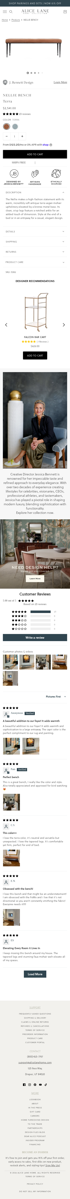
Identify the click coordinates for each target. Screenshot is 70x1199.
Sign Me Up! (52, 1165)
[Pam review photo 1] (11, 802)
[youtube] (40, 1084)
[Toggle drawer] (5, 11)
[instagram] (29, 1084)
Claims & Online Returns (35, 1022)
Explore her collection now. (35, 512)
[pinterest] (35, 1084)
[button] (11, 114)
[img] (10, 708)
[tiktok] (45, 1084)
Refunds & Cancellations (35, 1026)
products (15, 20)
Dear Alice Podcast (35, 1136)
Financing (35, 1144)
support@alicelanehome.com (35, 1062)
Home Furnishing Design (35, 1120)
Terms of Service (35, 1030)
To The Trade (35, 1124)
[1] (31, 73)
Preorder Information (35, 1034)
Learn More (60, 82)
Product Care (35, 1038)
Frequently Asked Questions (35, 1014)
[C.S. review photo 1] (11, 858)
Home (5, 20)
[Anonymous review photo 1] (11, 746)
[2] (35, 73)
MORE (35, 1093)
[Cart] (65, 12)
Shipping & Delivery (35, 1018)
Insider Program (35, 1140)
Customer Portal (35, 1042)
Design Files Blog (35, 1132)
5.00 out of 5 (9, 600)
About (35, 1103)
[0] (28, 73)
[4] (42, 73)
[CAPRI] (15, 126)
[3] (38, 73)
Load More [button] (35, 974)
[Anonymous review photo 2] (30, 746)
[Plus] (22, 136)
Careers (35, 1116)
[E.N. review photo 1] (11, 917)
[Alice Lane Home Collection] (35, 11)
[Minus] (6, 136)
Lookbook (35, 1099)
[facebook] (24, 1084)
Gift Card (35, 1111)
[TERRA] (6, 126)
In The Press (35, 1107)
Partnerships (35, 1128)
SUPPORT (35, 1007)
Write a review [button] (35, 638)
